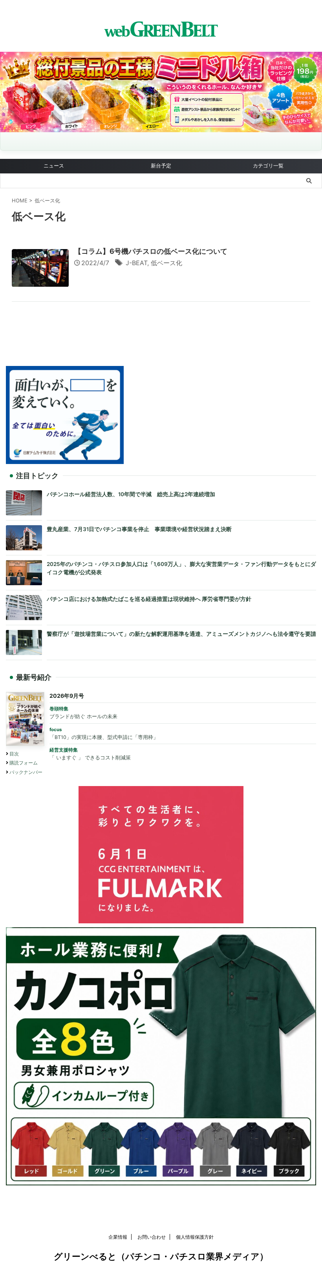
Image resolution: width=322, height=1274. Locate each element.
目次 (14, 754)
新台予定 (161, 166)
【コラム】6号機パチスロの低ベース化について (150, 251)
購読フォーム (23, 763)
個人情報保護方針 (195, 1237)
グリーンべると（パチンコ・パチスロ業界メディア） (161, 1256)
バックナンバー (25, 772)
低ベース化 (166, 263)
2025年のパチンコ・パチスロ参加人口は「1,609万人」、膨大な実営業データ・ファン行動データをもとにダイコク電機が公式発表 (181, 568)
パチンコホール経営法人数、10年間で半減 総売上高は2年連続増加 (131, 494)
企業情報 (117, 1237)
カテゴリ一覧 (268, 166)
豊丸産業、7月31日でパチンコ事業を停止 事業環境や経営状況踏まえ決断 (139, 529)
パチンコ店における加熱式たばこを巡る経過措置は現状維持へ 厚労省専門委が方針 (149, 599)
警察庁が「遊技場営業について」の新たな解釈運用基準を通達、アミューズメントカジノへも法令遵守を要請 (181, 634)
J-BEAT (136, 263)
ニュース (54, 166)
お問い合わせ (151, 1237)
